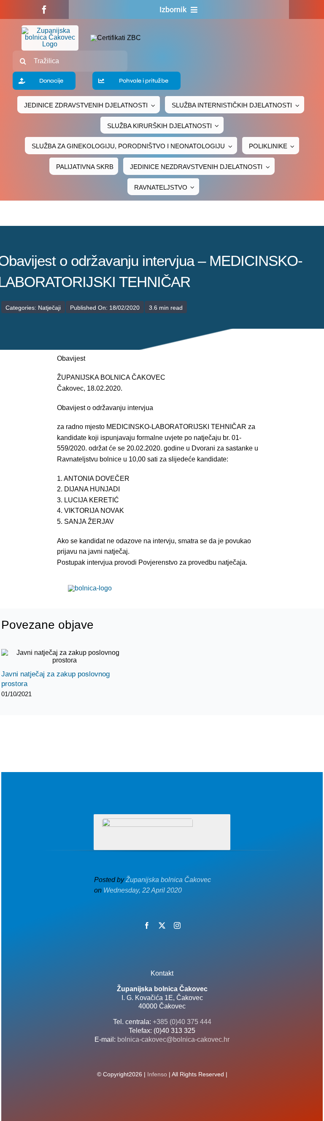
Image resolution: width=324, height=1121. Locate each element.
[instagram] (177, 925)
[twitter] (162, 925)
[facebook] (44, 9)
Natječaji (49, 307)
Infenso (157, 1074)
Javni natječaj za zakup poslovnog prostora (57, 657)
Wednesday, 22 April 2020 (142, 890)
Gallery (72, 657)
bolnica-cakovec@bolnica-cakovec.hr (173, 1039)
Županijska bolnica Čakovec (168, 879)
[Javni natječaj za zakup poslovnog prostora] (64, 656)
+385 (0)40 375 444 (182, 1021)
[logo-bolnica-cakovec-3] (90, 588)
